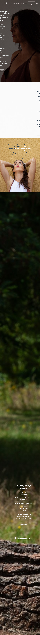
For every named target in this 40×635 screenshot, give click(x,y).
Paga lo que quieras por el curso (23, 538)
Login (37, 3)
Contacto (25, 3)
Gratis (17, 3)
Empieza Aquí (31, 3)
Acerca (14, 3)
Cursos (21, 3)
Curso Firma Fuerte (26, 522)
